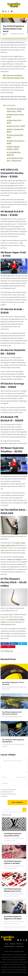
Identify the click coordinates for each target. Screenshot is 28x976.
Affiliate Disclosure (9, 946)
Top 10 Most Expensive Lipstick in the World (12, 862)
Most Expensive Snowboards (13, 75)
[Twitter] (6, 11)
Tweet (23, 643)
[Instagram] (8, 11)
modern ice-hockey (14, 559)
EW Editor (5, 33)
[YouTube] (11, 11)
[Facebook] (3, 11)
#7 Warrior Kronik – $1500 (16, 126)
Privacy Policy (20, 946)
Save (9, 646)
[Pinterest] (26, 940)
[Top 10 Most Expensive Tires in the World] (14, 671)
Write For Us (19, 943)
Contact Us (12, 943)
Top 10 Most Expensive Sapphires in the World (12, 918)
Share (5, 643)
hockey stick (8, 651)
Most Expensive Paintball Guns (13, 78)
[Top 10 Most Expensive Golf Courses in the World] (14, 701)
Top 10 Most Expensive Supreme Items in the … (13, 890)
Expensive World (8, 951)
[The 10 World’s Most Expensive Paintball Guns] (14, 728)
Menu (2, 15)
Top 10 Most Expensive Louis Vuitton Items (12, 835)
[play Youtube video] (14, 266)
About (6, 943)
